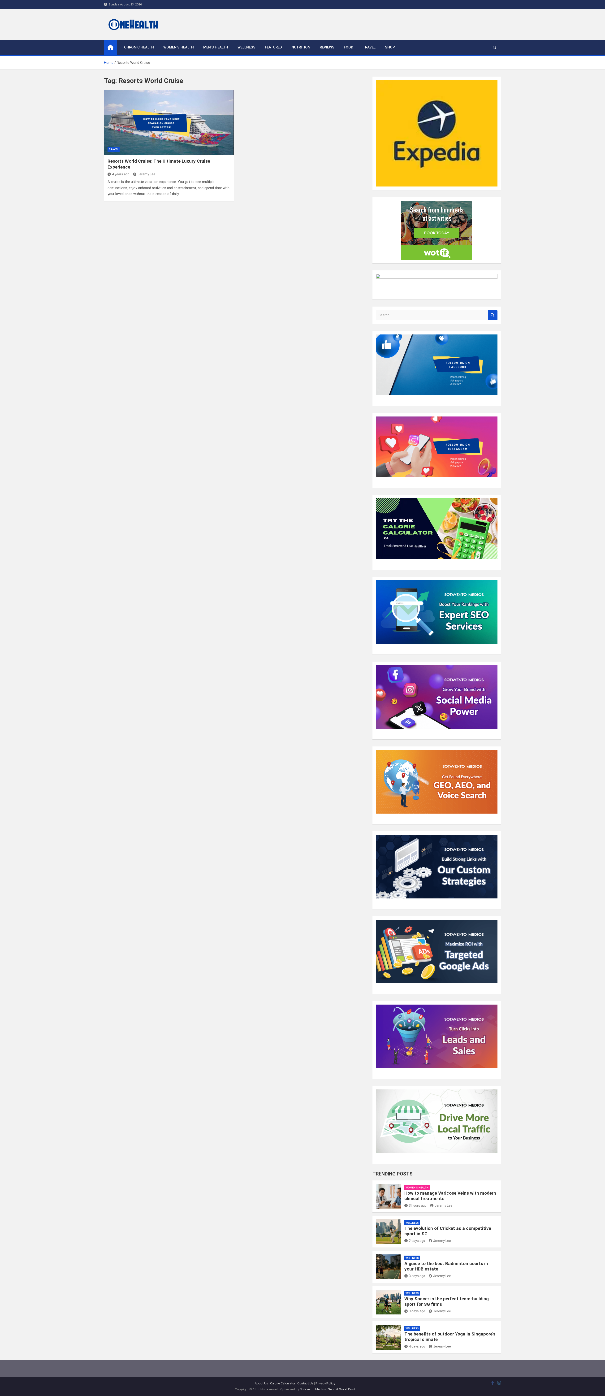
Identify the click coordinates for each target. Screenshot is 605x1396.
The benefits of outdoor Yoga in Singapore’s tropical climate (449, 1336)
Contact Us (305, 1383)
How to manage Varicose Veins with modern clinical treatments (450, 1195)
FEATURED (273, 47)
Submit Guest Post (341, 1389)
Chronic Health (139, 47)
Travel (369, 47)
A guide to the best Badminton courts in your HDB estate (446, 1266)
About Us (261, 1383)
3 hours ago (418, 1205)
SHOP (390, 47)
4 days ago (417, 1346)
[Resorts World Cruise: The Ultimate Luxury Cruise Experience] (169, 122)
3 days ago (417, 1276)
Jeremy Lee (146, 174)
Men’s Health (215, 47)
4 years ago (121, 174)
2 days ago (417, 1241)
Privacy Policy (325, 1383)
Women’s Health (178, 47)
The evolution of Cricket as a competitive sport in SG (447, 1231)
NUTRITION (300, 47)
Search (492, 315)
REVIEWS (327, 47)
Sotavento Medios (313, 1389)
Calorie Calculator (282, 1383)
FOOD (348, 47)
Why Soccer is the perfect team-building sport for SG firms (446, 1301)
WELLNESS (246, 47)
